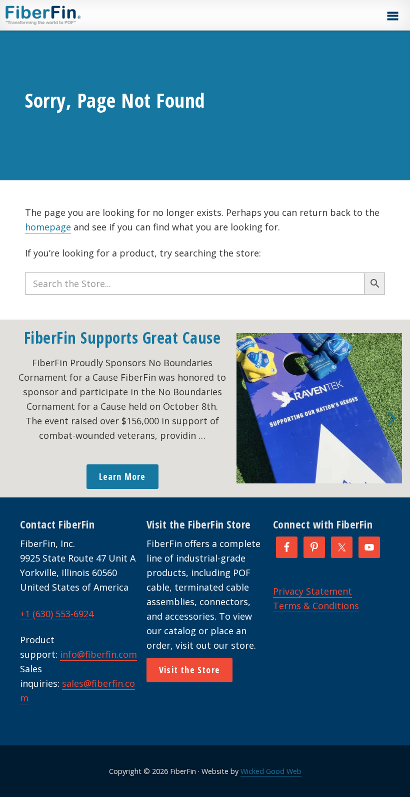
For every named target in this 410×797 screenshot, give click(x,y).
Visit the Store (189, 670)
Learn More (122, 476)
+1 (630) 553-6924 (57, 614)
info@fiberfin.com (98, 654)
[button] (392, 16)
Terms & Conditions (316, 606)
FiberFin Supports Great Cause (122, 337)
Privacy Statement (312, 591)
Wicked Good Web (271, 771)
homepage (48, 227)
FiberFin (61, 15)
